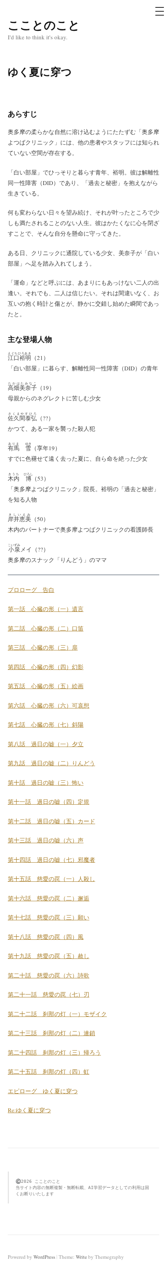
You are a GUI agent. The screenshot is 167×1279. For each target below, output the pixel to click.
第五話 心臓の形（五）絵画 (46, 686)
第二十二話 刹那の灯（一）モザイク (57, 1014)
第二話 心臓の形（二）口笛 (46, 628)
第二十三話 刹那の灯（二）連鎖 (51, 1033)
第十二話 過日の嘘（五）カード (51, 821)
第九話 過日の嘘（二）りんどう (51, 763)
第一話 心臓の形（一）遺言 (46, 609)
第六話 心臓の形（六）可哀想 (48, 705)
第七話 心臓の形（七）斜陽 (46, 724)
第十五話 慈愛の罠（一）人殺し (51, 879)
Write (81, 1256)
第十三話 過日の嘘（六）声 (46, 840)
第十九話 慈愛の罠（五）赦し (48, 956)
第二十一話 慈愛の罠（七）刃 (48, 994)
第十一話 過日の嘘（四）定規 (48, 801)
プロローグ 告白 (31, 590)
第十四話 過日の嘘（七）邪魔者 (51, 859)
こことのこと (44, 24)
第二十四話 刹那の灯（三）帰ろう (54, 1052)
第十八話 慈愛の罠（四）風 (46, 937)
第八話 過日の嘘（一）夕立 (46, 744)
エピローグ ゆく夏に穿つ (43, 1091)
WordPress (44, 1256)
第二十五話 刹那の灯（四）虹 (48, 1071)
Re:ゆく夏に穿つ (29, 1110)
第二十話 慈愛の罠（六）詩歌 (48, 975)
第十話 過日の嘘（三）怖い (46, 782)
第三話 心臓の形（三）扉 (43, 647)
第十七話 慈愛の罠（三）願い (48, 917)
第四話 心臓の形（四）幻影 (46, 667)
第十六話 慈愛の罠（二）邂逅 (48, 898)
